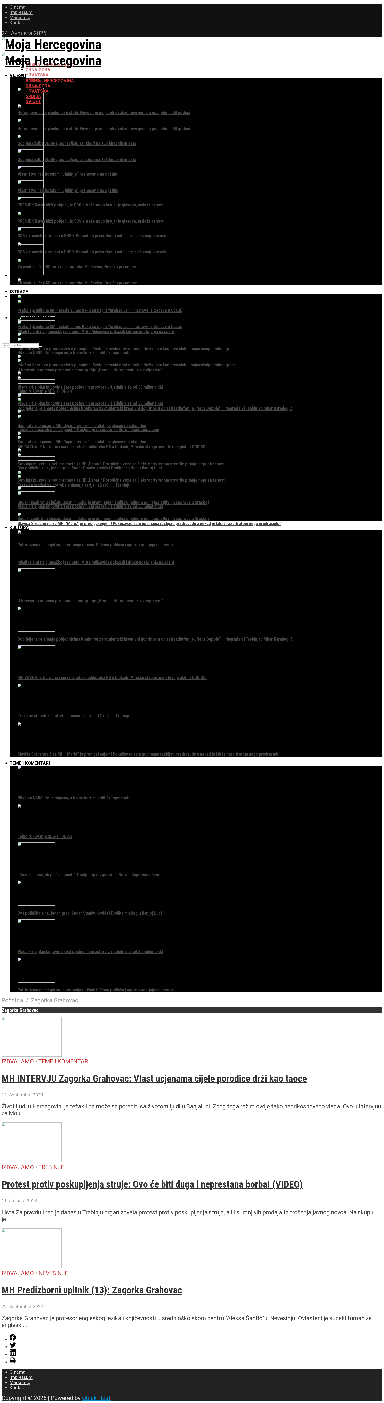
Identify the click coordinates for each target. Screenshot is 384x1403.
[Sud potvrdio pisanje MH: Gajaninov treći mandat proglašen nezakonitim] (36, 432)
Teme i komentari (30, 763)
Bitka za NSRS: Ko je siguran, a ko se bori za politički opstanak (73, 352)
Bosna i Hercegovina (50, 80)
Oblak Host (96, 1398)
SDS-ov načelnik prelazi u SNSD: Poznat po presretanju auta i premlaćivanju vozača (92, 235)
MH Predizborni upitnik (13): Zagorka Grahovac (92, 1290)
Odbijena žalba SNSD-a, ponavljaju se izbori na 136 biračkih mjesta (77, 143)
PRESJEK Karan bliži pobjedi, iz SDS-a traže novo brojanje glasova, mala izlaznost (91, 204)
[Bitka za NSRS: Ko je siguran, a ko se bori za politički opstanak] (36, 788)
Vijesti (18, 75)
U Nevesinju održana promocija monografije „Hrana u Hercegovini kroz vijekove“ (90, 369)
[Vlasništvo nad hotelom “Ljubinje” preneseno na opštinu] (31, 165)
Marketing (20, 17)
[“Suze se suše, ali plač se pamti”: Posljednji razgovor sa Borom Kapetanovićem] (36, 865)
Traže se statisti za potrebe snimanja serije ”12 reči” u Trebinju (74, 485)
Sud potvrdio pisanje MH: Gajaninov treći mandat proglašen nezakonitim (82, 425)
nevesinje (53, 1273)
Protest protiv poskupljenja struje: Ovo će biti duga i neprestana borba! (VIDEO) (152, 1184)
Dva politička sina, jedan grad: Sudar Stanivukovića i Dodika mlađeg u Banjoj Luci (90, 467)
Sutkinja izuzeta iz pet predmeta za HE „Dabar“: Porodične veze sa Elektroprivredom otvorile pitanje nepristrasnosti (122, 463)
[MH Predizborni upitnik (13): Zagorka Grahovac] (32, 1266)
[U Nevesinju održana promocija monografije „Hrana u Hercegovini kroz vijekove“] (36, 591)
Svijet (33, 101)
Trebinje (51, 1167)
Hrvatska (37, 74)
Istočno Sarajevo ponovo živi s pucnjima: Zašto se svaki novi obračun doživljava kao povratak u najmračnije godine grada (127, 348)
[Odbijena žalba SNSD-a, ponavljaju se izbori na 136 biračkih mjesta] (31, 134)
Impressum (21, 12)
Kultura (19, 527)
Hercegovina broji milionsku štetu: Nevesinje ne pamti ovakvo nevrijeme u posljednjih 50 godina (104, 112)
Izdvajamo (18, 1061)
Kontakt (18, 22)
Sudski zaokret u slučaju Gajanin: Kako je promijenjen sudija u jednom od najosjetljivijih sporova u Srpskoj (113, 502)
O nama (17, 7)
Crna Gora (38, 69)
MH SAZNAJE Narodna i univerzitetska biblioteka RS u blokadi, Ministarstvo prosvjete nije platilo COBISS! (112, 446)
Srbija (33, 96)
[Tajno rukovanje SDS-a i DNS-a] (36, 827)
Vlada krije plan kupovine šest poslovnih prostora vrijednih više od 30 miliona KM (90, 387)
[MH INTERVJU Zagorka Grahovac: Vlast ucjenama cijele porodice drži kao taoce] (32, 1054)
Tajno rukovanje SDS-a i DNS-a (45, 836)
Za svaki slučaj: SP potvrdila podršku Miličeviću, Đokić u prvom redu (79, 266)
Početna (12, 1000)
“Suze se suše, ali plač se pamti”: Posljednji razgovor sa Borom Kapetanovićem (88, 429)
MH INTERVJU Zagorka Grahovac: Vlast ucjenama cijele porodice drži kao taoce (154, 1078)
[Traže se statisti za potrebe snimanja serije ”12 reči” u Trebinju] (36, 706)
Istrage (19, 291)
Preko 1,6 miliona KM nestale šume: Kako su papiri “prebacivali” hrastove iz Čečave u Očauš (100, 310)
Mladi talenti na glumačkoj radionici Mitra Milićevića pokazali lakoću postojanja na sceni (96, 331)
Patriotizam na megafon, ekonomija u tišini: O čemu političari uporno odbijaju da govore (96, 544)
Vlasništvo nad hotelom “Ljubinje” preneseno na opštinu (68, 174)
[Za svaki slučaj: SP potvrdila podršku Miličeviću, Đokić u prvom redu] (31, 257)
